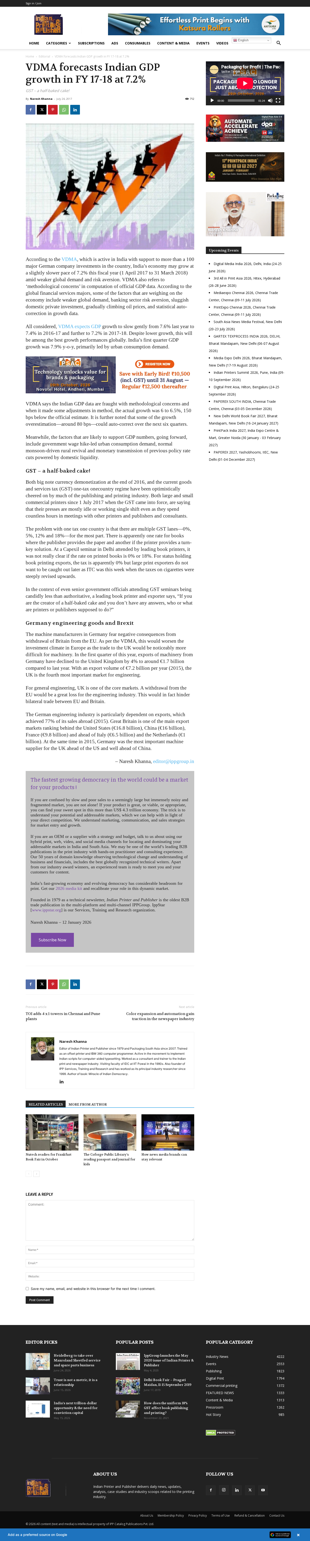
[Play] (212, 100)
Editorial (44, 56)
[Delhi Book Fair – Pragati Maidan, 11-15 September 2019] (128, 1385)
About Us (146, 1515)
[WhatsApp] (64, 110)
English (242, 40)
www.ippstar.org (46, 909)
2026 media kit (69, 888)
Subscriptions (91, 43)
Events (202, 43)
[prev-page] (29, 1174)
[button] (278, 43)
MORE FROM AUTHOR (88, 1104)
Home (34, 43)
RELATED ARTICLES (46, 1104)
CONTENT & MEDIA (173, 43)
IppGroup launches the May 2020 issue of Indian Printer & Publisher (169, 1360)
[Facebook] (30, 110)
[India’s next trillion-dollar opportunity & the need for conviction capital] (38, 1409)
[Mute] (270, 100)
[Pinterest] (53, 110)
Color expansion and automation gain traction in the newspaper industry (160, 1016)
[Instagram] (224, 1490)
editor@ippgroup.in (173, 761)
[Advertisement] (245, 507)
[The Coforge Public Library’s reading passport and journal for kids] (110, 1132)
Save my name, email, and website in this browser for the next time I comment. (93, 1289)
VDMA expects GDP (79, 326)
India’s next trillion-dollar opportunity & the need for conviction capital (76, 1408)
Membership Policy (171, 1515)
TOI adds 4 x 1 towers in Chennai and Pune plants (63, 1016)
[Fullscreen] (278, 100)
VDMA (69, 259)
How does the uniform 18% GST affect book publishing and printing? (166, 1408)
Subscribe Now (52, 940)
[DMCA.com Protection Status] (220, 1434)
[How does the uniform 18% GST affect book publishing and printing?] (128, 1409)
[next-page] (36, 1174)
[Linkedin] (75, 110)
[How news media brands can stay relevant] (167, 1132)
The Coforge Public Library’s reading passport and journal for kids (109, 1159)
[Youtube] (263, 1490)
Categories (56, 43)
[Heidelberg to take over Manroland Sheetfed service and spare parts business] (38, 1361)
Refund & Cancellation (249, 1515)
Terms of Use (220, 1515)
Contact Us (276, 1515)
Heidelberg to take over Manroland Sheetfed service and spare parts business (77, 1360)
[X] (41, 110)
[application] (245, 83)
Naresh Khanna (41, 99)
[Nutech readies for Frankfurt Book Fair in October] (52, 1132)
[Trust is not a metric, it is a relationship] (38, 1385)
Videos (222, 43)
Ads (114, 43)
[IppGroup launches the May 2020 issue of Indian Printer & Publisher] (128, 1361)
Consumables (137, 43)
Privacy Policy (197, 1515)
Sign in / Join (33, 3)
